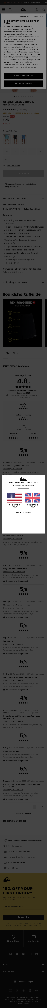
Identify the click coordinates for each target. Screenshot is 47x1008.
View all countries (23, 512)
